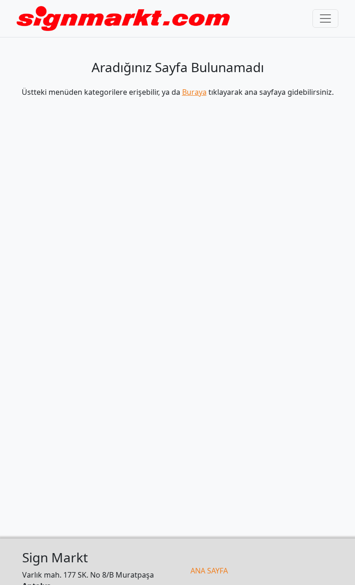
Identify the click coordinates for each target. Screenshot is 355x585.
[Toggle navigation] (325, 18)
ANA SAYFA (209, 571)
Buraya (194, 92)
